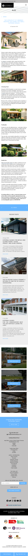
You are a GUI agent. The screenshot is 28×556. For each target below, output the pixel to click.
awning (4, 61)
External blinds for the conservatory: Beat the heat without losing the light (13, 323)
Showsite (14, 458)
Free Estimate (14, 463)
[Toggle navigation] (26, 5)
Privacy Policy (14, 474)
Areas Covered (14, 456)
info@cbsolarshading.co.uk (14, 434)
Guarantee (14, 466)
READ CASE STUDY (14, 361)
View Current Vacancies (14, 490)
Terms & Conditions (14, 472)
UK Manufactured (14, 460)
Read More (5, 254)
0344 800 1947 (14, 432)
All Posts (14, 207)
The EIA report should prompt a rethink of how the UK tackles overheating (14, 281)
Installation (14, 465)
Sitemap (14, 477)
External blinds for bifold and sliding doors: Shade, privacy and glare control (14, 241)
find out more (14, 424)
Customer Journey (14, 459)
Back (5, 17)
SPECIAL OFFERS (14, 462)
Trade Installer (14, 467)
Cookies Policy (14, 475)
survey (3, 93)
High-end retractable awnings (7, 162)
